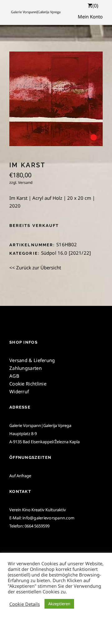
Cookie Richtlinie (27, 383)
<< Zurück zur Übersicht (35, 267)
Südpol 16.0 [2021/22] (66, 253)
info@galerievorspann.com (48, 518)
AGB (14, 376)
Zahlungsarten (25, 368)
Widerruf (19, 391)
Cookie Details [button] (24, 604)
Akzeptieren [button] (59, 603)
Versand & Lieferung (32, 360)
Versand (25, 182)
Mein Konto (90, 16)
